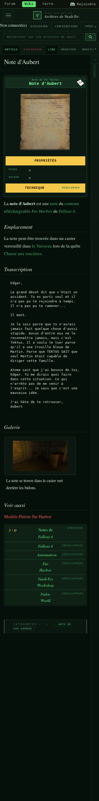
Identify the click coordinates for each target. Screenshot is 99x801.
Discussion (39, 26)
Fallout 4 (67, 211)
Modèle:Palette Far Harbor (28, 516)
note (54, 203)
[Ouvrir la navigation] (8, 15)
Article (11, 49)
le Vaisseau (42, 246)
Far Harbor (41, 211)
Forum (10, 4)
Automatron (47, 555)
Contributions (66, 26)
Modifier (68, 49)
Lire (51, 49)
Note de (45, 80)
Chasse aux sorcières (23, 253)
